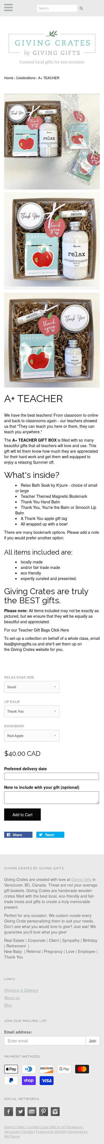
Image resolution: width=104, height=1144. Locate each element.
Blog (8, 1005)
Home (8, 77)
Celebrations (25, 77)
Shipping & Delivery (21, 990)
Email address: (18, 1032)
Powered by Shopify (51, 1131)
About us (12, 997)
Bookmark (14, 726)
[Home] (52, 46)
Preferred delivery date (25, 768)
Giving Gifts (81, 879)
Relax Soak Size (19, 677)
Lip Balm (12, 701)
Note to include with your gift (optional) (41, 787)
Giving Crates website (30, 649)
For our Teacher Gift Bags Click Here (36, 630)
